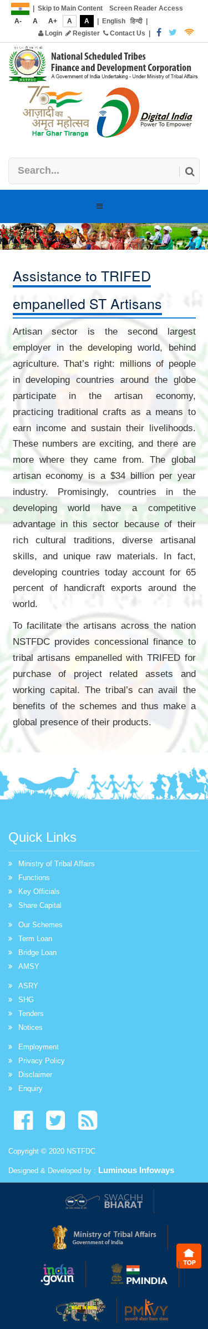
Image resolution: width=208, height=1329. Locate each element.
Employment (38, 1047)
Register (85, 33)
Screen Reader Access (146, 8)
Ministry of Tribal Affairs (56, 864)
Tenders (31, 1013)
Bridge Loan (37, 952)
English (113, 21)
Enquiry (30, 1088)
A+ (52, 21)
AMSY (28, 966)
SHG (26, 1000)
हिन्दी (136, 21)
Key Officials (39, 891)
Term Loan (35, 938)
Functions (34, 877)
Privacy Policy (41, 1061)
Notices (30, 1027)
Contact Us (126, 33)
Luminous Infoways (136, 1170)
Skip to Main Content (70, 8)
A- (18, 21)
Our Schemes (40, 925)
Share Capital (40, 905)
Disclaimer (35, 1074)
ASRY (28, 986)
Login (52, 33)
